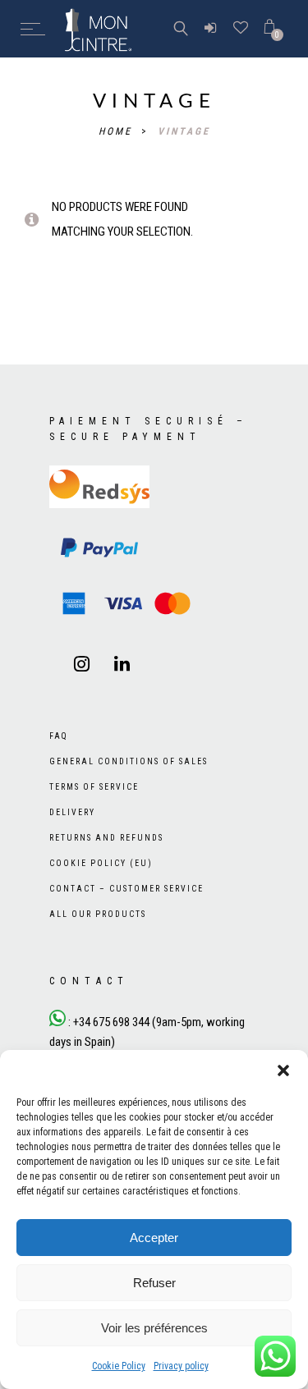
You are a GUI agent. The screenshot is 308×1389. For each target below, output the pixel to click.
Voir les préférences (154, 1328)
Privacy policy (181, 1366)
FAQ (58, 735)
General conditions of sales (128, 761)
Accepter (154, 1238)
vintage (184, 131)
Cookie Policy (118, 1366)
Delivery (72, 812)
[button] (283, 1070)
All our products (97, 914)
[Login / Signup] (211, 29)
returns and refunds (106, 837)
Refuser (154, 1283)
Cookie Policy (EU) (101, 863)
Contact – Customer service (126, 888)
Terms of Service (94, 786)
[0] (269, 28)
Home (118, 131)
